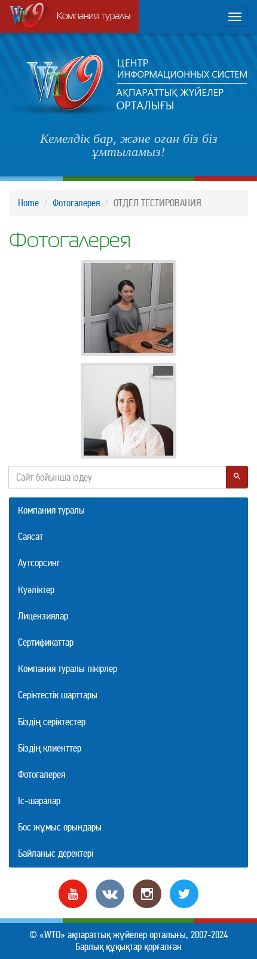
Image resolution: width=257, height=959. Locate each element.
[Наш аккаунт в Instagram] (147, 893)
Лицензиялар (43, 616)
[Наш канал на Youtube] (73, 893)
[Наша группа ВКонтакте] (110, 893)
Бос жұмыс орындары (60, 827)
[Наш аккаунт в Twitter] (184, 893)
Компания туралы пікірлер (67, 668)
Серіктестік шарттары (57, 695)
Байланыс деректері (55, 853)
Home (28, 203)
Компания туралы (93, 17)
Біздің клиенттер (49, 748)
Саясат (30, 536)
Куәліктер (36, 590)
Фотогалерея (76, 203)
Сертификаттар (46, 642)
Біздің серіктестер (51, 722)
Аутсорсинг (39, 563)
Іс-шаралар (39, 801)
